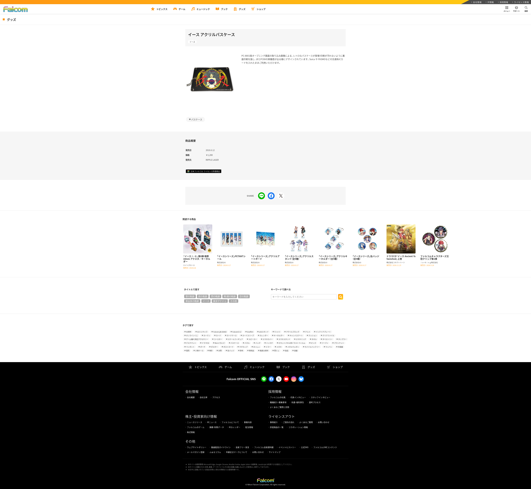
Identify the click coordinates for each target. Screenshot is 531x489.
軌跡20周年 (264, 350)
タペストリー (327, 339)
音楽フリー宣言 (242, 447)
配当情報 (249, 427)
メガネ (279, 347)
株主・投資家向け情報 (201, 416)
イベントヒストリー (287, 447)
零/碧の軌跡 (230, 296)
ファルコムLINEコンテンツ (325, 447)
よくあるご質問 (306, 422)
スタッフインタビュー (320, 397)
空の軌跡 (244, 296)
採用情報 (504, 2)
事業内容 (248, 422)
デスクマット (191, 343)
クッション (313, 335)
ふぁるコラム (215, 452)
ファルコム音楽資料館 (264, 447)
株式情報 (191, 432)
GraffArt (250, 332)
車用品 (251, 350)
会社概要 (191, 397)
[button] (507, 9)
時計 (211, 350)
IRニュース (212, 422)
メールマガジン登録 (195, 452)
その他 (233, 301)
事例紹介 (274, 422)
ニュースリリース (194, 422)
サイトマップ (274, 452)
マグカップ (243, 347)
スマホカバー (268, 339)
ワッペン (329, 347)
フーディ (325, 343)
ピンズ (313, 343)
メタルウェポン (293, 347)
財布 (241, 350)
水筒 (220, 350)
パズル (247, 343)
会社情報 (477, 2)
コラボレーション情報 (298, 427)
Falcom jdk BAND (220, 332)
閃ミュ (276, 350)
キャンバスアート (296, 335)
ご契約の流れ (288, 422)
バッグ (257, 343)
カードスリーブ (248, 335)
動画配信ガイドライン (221, 447)
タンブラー (342, 339)
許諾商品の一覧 (276, 427)
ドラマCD (205, 343)
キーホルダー (279, 335)
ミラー (268, 347)
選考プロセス (315, 402)
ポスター (214, 347)
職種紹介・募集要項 (278, 402)
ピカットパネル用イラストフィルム (292, 343)
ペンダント (190, 347)
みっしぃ (256, 347)
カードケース (232, 335)
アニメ (307, 332)
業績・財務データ (216, 427)
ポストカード (228, 347)
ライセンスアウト (281, 416)
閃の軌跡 (215, 296)
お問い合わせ (323, 422)
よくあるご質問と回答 (279, 407)
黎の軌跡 (190, 296)
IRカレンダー (234, 427)
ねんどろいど (220, 343)
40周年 (188, 332)
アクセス (216, 397)
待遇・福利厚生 (297, 402)
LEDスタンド (264, 332)
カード (218, 335)
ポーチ (202, 347)
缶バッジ (230, 350)
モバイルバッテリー (312, 347)
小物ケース (199, 350)
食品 (286, 350)
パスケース (196, 119)
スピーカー (253, 339)
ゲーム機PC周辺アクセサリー (197, 339)
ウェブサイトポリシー (196, 447)
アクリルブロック (292, 332)
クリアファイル (328, 335)
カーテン (207, 335)
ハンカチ (269, 343)
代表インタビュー (298, 397)
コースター (218, 339)
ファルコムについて (230, 422)
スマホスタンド (284, 339)
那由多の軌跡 (192, 301)
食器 (295, 350)
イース (192, 41)
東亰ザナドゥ (219, 301)
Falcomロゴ (236, 332)
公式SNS (304, 447)
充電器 (340, 347)
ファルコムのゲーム (195, 427)
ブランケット (339, 343)
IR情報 (490, 2)
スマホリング (301, 339)
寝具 (187, 350)
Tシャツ (277, 332)
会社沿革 (203, 397)
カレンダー (264, 335)
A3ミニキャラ (202, 332)
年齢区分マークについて (236, 452)
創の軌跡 (202, 296)
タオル (314, 339)
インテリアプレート (323, 332)
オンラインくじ (192, 335)
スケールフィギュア (235, 339)
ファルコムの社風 (277, 397)
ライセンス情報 (521, 2)
